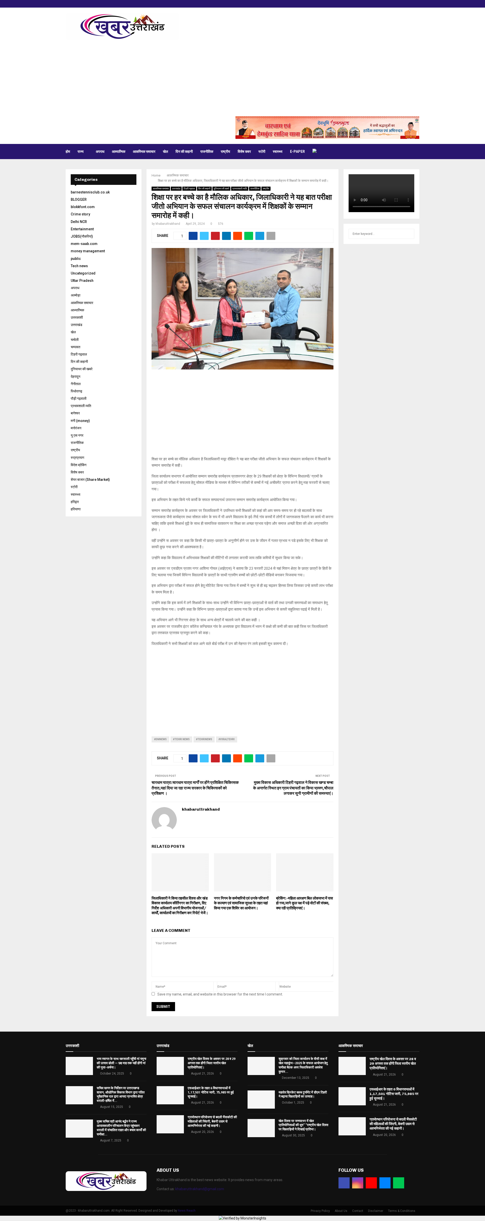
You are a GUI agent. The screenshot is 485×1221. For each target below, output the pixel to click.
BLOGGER (79, 199)
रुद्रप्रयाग (77, 458)
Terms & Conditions (401, 1211)
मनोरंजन (76, 428)
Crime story (80, 214)
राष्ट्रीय (225, 151)
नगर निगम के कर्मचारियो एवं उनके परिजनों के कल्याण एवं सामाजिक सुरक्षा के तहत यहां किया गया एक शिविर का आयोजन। (241, 903)
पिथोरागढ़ (76, 391)
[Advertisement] (242, 78)
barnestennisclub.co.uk (90, 192)
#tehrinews (204, 739)
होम (68, 151)
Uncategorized (83, 273)
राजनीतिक (206, 151)
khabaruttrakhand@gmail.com (199, 1189)
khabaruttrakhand (168, 224)
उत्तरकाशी (77, 317)
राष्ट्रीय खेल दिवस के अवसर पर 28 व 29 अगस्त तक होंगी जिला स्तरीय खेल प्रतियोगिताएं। (211, 1063)
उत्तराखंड (176, 188)
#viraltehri (227, 739)
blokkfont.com (83, 207)
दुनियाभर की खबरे (221, 188)
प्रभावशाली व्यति (239, 188)
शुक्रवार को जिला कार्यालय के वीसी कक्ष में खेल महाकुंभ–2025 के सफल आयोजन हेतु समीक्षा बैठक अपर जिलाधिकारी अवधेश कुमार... (303, 1065)
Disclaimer (375, 1211)
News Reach (187, 1210)
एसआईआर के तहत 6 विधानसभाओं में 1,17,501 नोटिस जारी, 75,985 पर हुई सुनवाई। (211, 1092)
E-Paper (297, 151)
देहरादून (75, 377)
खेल (165, 151)
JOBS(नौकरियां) (82, 236)
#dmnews (160, 739)
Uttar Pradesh (82, 281)
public (76, 259)
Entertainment (82, 229)
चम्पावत (75, 347)
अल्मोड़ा (75, 295)
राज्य (81, 151)
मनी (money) (80, 421)
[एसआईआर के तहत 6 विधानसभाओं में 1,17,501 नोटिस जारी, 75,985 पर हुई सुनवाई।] (170, 1095)
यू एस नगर (77, 435)
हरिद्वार (75, 502)
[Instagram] (357, 1182)
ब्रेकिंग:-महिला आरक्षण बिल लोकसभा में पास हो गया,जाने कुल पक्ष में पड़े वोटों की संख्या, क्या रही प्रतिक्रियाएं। (304, 903)
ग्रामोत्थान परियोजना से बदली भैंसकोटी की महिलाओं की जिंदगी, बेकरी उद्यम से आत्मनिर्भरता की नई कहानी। (212, 1121)
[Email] (385, 1182)
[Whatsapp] (398, 1182)
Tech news (79, 266)
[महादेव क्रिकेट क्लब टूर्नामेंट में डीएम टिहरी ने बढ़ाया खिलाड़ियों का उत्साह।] (261, 1099)
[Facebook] (344, 1182)
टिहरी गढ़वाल (189, 188)
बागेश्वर (75, 413)
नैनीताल (76, 384)
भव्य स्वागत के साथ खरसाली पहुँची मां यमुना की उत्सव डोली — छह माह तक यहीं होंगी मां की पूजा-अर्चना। (121, 1063)
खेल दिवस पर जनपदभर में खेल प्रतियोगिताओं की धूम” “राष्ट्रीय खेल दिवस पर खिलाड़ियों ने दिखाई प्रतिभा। (303, 1125)
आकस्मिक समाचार (144, 151)
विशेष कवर (244, 151)
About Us (341, 1211)
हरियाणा (76, 509)
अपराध (100, 151)
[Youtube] (371, 1182)
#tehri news (181, 739)
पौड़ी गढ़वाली (78, 398)
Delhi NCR (79, 222)
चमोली (75, 340)
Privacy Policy (320, 1211)
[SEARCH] (409, 234)
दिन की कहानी (184, 151)
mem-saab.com (84, 244)
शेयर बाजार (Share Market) (90, 480)
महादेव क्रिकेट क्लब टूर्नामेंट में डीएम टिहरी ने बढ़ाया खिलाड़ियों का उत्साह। (303, 1094)
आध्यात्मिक (118, 151)
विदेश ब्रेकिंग (78, 465)
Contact (357, 1211)
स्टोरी (261, 151)
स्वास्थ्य (277, 151)
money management (88, 251)
